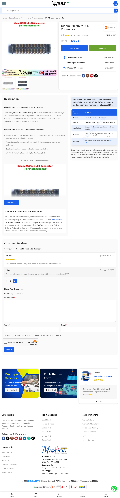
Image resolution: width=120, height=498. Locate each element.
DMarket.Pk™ (33, 481)
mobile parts (29, 231)
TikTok (56, 225)
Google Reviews (38, 222)
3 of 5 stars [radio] (22, 293)
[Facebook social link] (83, 75)
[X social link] (7, 438)
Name (7, 325)
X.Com (8, 228)
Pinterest (15, 228)
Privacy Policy (7, 472)
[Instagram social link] (87, 75)
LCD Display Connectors (55, 18)
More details (108, 68)
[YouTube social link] (92, 75)
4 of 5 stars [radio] (23, 293)
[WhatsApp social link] (29, 438)
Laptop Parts (47, 436)
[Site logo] (60, 3)
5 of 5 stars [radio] (25, 293)
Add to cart (74, 48)
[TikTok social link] (96, 75)
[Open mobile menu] (4, 3)
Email (64, 325)
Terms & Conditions (9, 464)
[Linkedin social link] (24, 438)
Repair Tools (46, 440)
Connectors (38, 18)
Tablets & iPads (48, 424)
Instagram (49, 225)
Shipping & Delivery (90, 428)
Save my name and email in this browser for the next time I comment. (35, 335)
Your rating (9, 293)
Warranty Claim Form (90, 424)
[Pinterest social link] (20, 438)
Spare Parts (13, 18)
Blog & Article (7, 452)
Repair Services (88, 440)
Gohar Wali (99, 372)
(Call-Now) (60, 468)
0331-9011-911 (62, 473)
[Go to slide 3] (100, 401)
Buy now (102, 48)
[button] (4, 48)
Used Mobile (47, 420)
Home (4, 18)
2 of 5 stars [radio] (20, 293)
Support (86, 414)
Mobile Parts (26, 18)
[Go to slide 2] (98, 401)
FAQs (84, 436)
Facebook (35, 228)
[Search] (116, 11)
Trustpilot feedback (13, 222)
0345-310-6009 (48, 473)
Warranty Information (90, 420)
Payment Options (89, 432)
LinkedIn (23, 228)
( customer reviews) (79, 35)
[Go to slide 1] (96, 401)
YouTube (40, 225)
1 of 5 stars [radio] (18, 293)
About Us (5, 460)
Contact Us (6, 456)
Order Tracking (8, 468)
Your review (9, 297)
